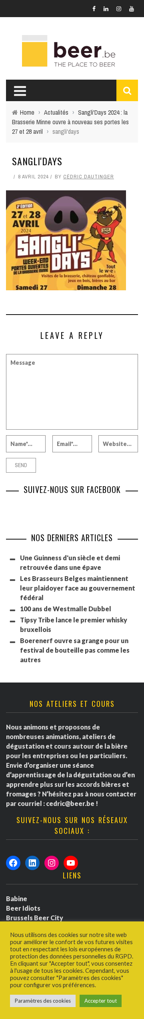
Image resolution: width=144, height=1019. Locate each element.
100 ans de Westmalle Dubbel (65, 608)
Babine (16, 898)
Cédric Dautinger (88, 176)
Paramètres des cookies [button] (43, 1000)
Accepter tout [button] (100, 1000)
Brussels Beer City (34, 917)
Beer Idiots (23, 908)
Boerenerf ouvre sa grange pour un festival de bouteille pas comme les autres (75, 650)
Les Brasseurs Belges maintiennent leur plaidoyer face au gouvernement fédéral (77, 588)
